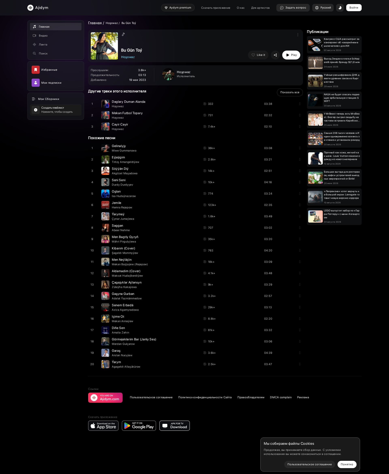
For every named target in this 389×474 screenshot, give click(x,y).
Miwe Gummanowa (124, 150)
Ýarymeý (118, 214)
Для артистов (260, 7)
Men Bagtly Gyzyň (125, 237)
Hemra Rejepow (122, 207)
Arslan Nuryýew (122, 355)
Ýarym (116, 362)
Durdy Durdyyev (122, 184)
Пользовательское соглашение (151, 397)
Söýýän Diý (120, 169)
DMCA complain (281, 397)
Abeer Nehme (121, 230)
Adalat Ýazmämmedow (127, 298)
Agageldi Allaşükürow (126, 366)
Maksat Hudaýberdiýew (127, 275)
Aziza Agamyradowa (125, 309)
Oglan (116, 191)
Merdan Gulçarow (123, 343)
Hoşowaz (112, 23)
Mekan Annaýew (122, 321)
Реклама (303, 397)
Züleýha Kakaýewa (124, 287)
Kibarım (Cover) (123, 248)
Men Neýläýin (121, 260)
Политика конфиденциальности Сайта (205, 397)
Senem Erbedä (122, 305)
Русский (326, 7)
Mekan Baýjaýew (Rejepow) (130, 264)
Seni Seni (118, 180)
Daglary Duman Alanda (128, 102)
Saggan (117, 225)
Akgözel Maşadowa (125, 173)
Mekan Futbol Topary (127, 113)
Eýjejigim (118, 157)
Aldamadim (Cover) (126, 271)
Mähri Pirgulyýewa (124, 241)
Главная (95, 23)
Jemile (116, 203)
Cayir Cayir (120, 124)
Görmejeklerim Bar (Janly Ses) (134, 339)
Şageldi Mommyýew (125, 252)
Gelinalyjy (119, 146)
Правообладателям (250, 397)
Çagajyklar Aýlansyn (126, 282)
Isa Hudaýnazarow (124, 196)
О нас (241, 7)
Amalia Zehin (120, 332)
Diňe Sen (118, 328)
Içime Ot (118, 316)
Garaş (116, 351)
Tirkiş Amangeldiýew (125, 161)
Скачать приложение (215, 7)
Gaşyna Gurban (123, 294)
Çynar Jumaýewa (123, 218)
